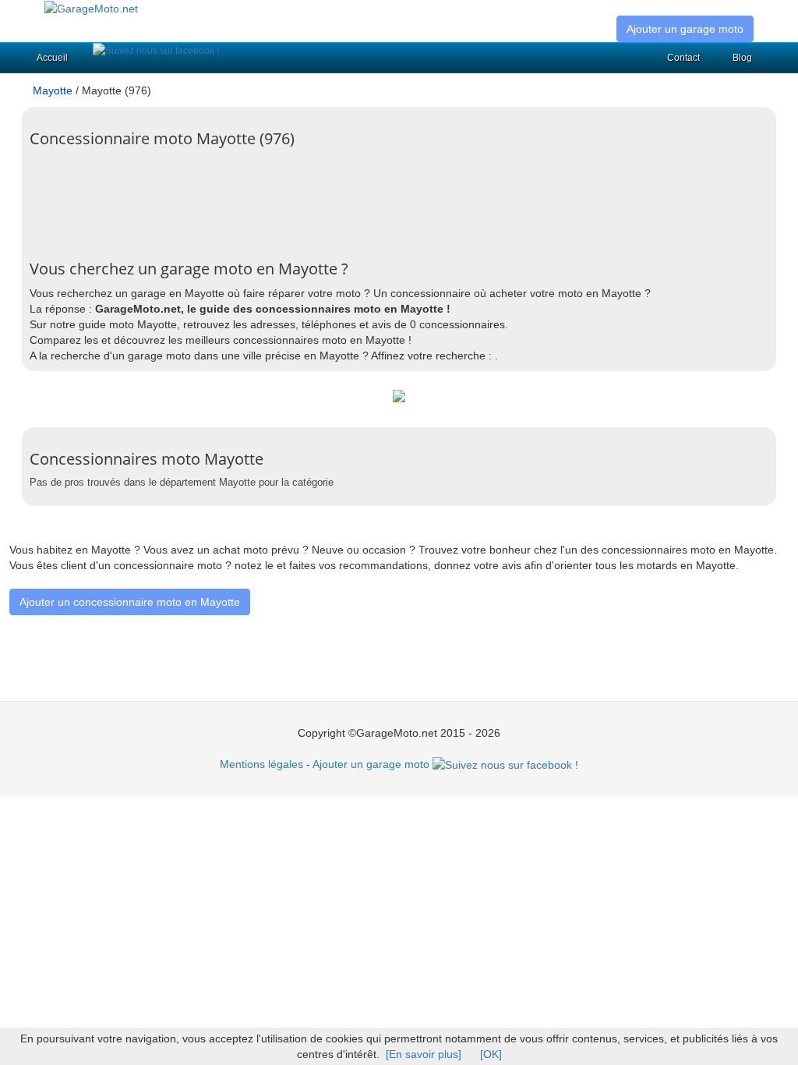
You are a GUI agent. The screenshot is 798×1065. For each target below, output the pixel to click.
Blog (742, 57)
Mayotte (52, 90)
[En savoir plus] (423, 1054)
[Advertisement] (313, 206)
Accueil (52, 57)
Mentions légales (261, 764)
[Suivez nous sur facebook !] (156, 50)
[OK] (491, 1054)
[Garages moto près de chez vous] (91, 8)
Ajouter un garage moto (685, 29)
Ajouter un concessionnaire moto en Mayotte (129, 602)
